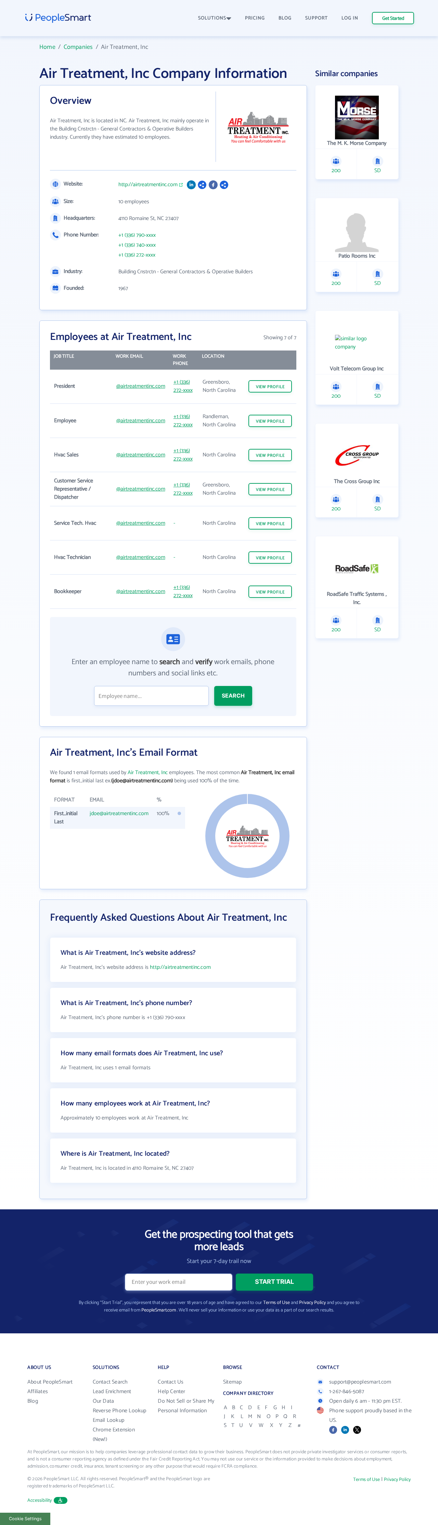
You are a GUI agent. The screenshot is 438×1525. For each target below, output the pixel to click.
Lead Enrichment (112, 1391)
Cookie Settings (25, 1518)
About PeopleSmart (50, 1382)
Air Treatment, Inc (148, 772)
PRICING (255, 18)
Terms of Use (276, 1303)
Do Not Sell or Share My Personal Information (186, 1406)
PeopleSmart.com (158, 1310)
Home (47, 47)
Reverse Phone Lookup (119, 1410)
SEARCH (233, 695)
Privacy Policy (312, 1303)
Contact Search (110, 1382)
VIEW (270, 387)
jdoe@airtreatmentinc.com (119, 813)
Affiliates (37, 1391)
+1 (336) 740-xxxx (137, 245)
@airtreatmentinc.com (140, 386)
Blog (32, 1401)
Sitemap (232, 1382)
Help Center (171, 1391)
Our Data (103, 1401)
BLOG (285, 18)
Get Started (393, 19)
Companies (78, 47)
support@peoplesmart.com (360, 1382)
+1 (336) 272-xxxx (136, 255)
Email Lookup (108, 1420)
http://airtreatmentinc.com (148, 185)
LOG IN (350, 18)
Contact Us (170, 1382)
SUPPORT (316, 18)
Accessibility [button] (39, 1501)
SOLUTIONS (212, 18)
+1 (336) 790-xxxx (137, 235)
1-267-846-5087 (346, 1391)
